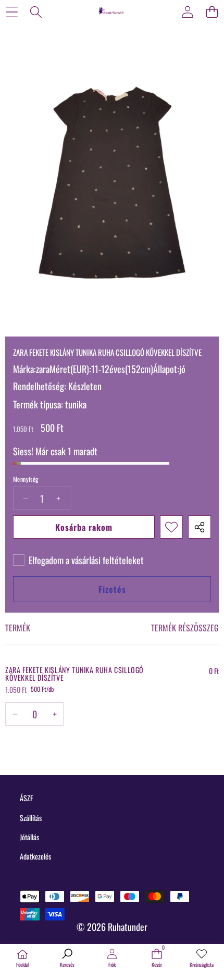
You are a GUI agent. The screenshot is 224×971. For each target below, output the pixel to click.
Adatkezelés (35, 856)
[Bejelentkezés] (187, 11)
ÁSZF (26, 797)
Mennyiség (26, 479)
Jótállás (29, 836)
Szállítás (31, 817)
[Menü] (11, 11)
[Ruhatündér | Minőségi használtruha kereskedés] (111, 11)
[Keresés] (36, 11)
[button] (211, 11)
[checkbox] (78, 560)
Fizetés (112, 589)
